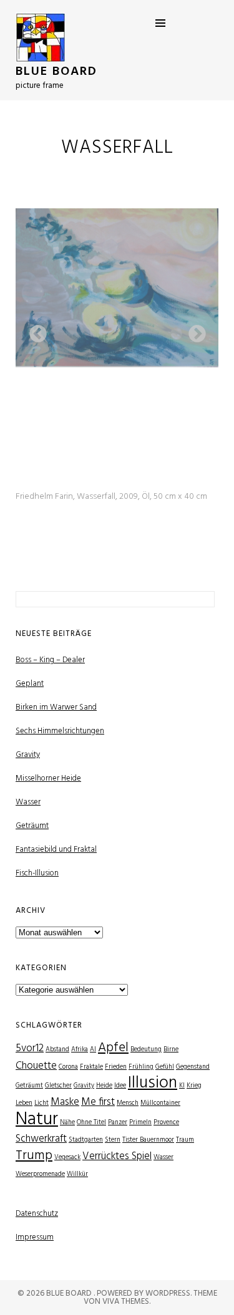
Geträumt (32, 825)
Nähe (67, 1122)
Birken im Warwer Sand (56, 707)
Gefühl (164, 1067)
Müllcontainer (160, 1103)
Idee (120, 1086)
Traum (185, 1140)
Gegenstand (193, 1067)
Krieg (194, 1086)
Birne (170, 1049)
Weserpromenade (40, 1174)
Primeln (140, 1122)
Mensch (128, 1103)
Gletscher (58, 1086)
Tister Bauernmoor (148, 1140)
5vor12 (30, 1048)
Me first (98, 1102)
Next (193, 330)
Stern (112, 1140)
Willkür (77, 1174)
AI (93, 1049)
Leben (24, 1103)
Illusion (152, 1083)
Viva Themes (125, 1301)
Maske (65, 1102)
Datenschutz (37, 1213)
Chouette (36, 1065)
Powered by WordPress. (145, 1293)
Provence (166, 1122)
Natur (37, 1119)
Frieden (116, 1067)
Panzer (117, 1122)
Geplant (30, 683)
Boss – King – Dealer (50, 660)
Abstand (57, 1049)
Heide (104, 1086)
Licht (41, 1103)
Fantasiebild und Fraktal (56, 849)
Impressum (35, 1237)
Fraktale (91, 1067)
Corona (68, 1067)
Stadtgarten (86, 1140)
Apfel (113, 1048)
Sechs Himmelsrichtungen (60, 731)
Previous (34, 330)
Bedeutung (146, 1049)
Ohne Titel (91, 1122)
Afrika (79, 1049)
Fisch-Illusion (37, 873)
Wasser (28, 802)
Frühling (141, 1067)
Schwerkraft (41, 1138)
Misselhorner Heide (48, 778)
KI (182, 1086)
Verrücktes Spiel (117, 1156)
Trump (34, 1155)
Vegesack (67, 1157)
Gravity (28, 754)
